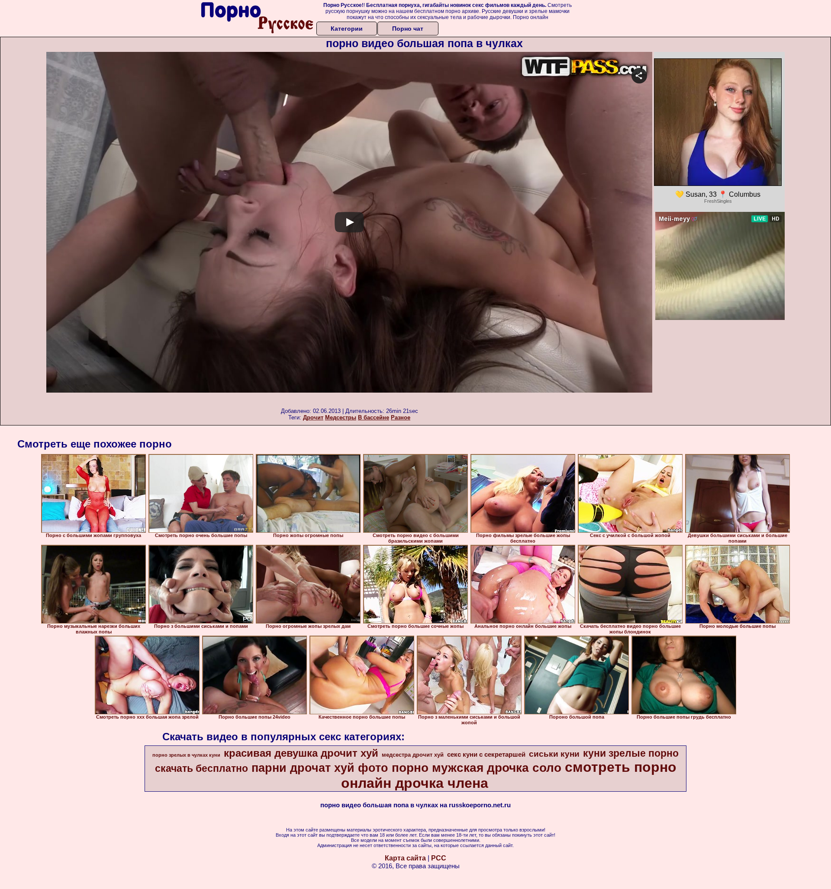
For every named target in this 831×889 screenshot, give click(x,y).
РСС (438, 858)
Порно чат (407, 28)
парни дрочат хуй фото (319, 767)
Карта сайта (405, 858)
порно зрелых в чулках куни (186, 755)
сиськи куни (554, 753)
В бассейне (373, 417)
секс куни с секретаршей (486, 754)
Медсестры (340, 417)
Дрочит (313, 417)
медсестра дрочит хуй (413, 754)
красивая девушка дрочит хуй (301, 753)
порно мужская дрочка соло (476, 767)
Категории (347, 28)
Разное (400, 417)
